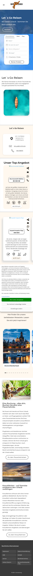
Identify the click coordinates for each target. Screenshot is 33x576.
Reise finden (16, 62)
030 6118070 (19, 150)
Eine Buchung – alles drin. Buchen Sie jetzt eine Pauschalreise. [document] (14, 405)
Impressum (6, 551)
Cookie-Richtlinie (6, 296)
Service (4, 558)
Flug (23, 36)
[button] (16, 365)
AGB (4, 555)
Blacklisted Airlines (23, 558)
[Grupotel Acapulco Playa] (16, 218)
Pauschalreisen (10, 36)
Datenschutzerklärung (24, 551)
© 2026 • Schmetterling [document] (16, 572)
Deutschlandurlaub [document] (11, 366)
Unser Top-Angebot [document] (16, 162)
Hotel (18, 36)
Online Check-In (7, 562)
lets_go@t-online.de (20, 146)
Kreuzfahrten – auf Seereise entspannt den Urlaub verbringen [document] (14, 487)
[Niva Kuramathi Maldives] (16, 166)
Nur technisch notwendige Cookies (16, 304)
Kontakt (8, 29)
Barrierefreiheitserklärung (24, 562)
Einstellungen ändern (16, 308)
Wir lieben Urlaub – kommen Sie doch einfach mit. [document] (15, 23)
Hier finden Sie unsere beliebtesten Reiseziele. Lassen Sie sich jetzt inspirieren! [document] (16, 317)
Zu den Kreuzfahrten (17, 535)
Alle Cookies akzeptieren (16, 300)
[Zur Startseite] (16, 5)
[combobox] (17, 41)
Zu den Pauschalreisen (17, 457)
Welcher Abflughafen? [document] (14, 49)
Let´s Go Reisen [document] (12, 17)
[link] (16, 239)
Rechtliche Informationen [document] (10, 546)
